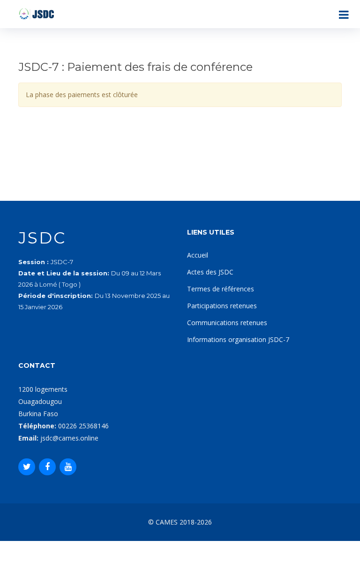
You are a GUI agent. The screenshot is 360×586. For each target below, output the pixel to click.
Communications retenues (227, 322)
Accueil (197, 255)
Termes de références (220, 288)
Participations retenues (222, 305)
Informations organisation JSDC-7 (238, 339)
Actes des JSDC (210, 271)
